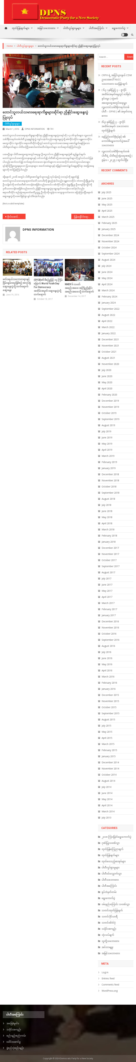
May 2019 (107, 443)
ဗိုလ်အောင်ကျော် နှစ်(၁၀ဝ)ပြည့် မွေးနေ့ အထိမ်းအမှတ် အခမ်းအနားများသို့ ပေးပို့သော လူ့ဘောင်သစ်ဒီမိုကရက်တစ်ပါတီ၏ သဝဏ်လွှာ (16, 216)
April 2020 (107, 388)
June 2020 (107, 376)
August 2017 (108, 572)
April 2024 (107, 284)
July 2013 (106, 817)
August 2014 (108, 780)
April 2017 (107, 596)
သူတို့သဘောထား (110, 941)
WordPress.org (110, 990)
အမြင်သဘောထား (46, 28)
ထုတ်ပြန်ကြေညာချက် (112, 849)
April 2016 (107, 670)
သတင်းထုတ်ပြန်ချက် (112, 910)
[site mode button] (124, 34)
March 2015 (108, 744)
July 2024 (106, 265)
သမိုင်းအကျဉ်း (109, 928)
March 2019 (108, 455)
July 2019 (106, 431)
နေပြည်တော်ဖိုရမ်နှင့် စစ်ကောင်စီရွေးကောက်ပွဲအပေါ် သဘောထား (115, 141)
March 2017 (108, 603)
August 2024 (108, 259)
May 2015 (107, 731)
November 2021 (110, 345)
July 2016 (106, 652)
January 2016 (109, 688)
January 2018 (109, 541)
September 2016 (110, 639)
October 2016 (109, 633)
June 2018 (107, 511)
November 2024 (110, 241)
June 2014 (107, 793)
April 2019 (107, 449)
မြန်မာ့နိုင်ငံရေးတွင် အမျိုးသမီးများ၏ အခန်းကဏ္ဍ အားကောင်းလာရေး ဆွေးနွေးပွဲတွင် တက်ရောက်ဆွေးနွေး (84, 216)
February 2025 (109, 222)
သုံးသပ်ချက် (108, 934)
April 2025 (107, 210)
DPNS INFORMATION (35, 129)
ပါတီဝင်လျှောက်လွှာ (112, 873)
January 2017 (109, 615)
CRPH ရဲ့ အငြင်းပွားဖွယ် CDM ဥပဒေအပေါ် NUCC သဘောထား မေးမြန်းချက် (117, 79)
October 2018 (109, 486)
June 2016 (107, 658)
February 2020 (109, 394)
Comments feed (110, 984)
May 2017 (107, 590)
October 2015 (109, 707)
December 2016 (110, 621)
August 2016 (108, 645)
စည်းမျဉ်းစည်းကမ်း (16, 1035)
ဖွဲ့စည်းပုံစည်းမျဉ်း (15, 1047)
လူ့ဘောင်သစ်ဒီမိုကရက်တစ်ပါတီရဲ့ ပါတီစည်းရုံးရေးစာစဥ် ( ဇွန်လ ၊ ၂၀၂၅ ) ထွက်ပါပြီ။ (117, 156)
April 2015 (107, 737)
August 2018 (108, 498)
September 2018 (110, 492)
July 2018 (106, 504)
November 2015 (110, 701)
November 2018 (110, 480)
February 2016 (109, 682)
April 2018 (107, 523)
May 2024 (107, 278)
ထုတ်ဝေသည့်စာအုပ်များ (114, 861)
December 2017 (110, 547)
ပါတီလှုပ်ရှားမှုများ (72, 28)
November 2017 (110, 554)
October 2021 (109, 351)
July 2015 (106, 725)
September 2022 (110, 308)
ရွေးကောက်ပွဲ (118, 28)
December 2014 (110, 762)
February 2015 (109, 750)
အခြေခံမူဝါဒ (12, 1023)
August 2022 (108, 314)
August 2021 (108, 357)
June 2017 (107, 584)
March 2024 (108, 290)
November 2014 (110, 768)
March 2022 (108, 327)
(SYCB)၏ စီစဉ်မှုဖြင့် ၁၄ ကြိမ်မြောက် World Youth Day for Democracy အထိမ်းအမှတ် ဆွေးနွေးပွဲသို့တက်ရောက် (48, 287)
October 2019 (109, 413)
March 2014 (108, 811)
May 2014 (107, 799)
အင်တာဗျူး (107, 947)
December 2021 (110, 339)
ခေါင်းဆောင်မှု (13, 1041)
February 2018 (109, 535)
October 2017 (109, 560)
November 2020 (110, 363)
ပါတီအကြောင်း (96, 28)
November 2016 (110, 627)
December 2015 (110, 695)
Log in (105, 972)
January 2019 (109, 468)
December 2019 (110, 400)
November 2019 (110, 406)
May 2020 (107, 382)
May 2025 (107, 204)
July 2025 (106, 192)
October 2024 (109, 247)
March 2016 (108, 676)
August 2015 (108, 719)
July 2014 (106, 786)
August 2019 (108, 425)
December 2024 (110, 235)
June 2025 (107, 198)
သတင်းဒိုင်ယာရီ (110, 916)
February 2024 (109, 296)
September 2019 (110, 419)
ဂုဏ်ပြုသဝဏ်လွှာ (111, 842)
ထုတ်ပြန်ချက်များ (20, 28)
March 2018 (108, 529)
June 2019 (107, 437)
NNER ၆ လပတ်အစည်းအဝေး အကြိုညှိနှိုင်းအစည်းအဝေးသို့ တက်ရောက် (79, 288)
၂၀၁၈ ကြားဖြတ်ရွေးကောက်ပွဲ (116, 836)
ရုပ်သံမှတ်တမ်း (109, 892)
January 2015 (109, 756)
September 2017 (110, 566)
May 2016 (107, 664)
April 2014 (107, 805)
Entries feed (108, 978)
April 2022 (107, 321)
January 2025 (109, 229)
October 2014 (109, 774)
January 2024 (109, 302)
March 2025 (108, 216)
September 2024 (110, 253)
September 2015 (110, 713)
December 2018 (110, 474)
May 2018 (107, 517)
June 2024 (107, 272)
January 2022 (109, 333)
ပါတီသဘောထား (110, 879)
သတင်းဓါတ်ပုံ (109, 922)
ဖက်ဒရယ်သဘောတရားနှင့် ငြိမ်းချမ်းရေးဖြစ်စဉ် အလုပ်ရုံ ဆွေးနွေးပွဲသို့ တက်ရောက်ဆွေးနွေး (17, 284)
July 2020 (106, 370)
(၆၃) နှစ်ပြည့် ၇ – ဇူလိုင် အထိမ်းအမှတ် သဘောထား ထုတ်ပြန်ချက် (115, 126)
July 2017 (106, 578)
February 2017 (109, 609)
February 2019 (109, 462)
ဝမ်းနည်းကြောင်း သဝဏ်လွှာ (116, 904)
